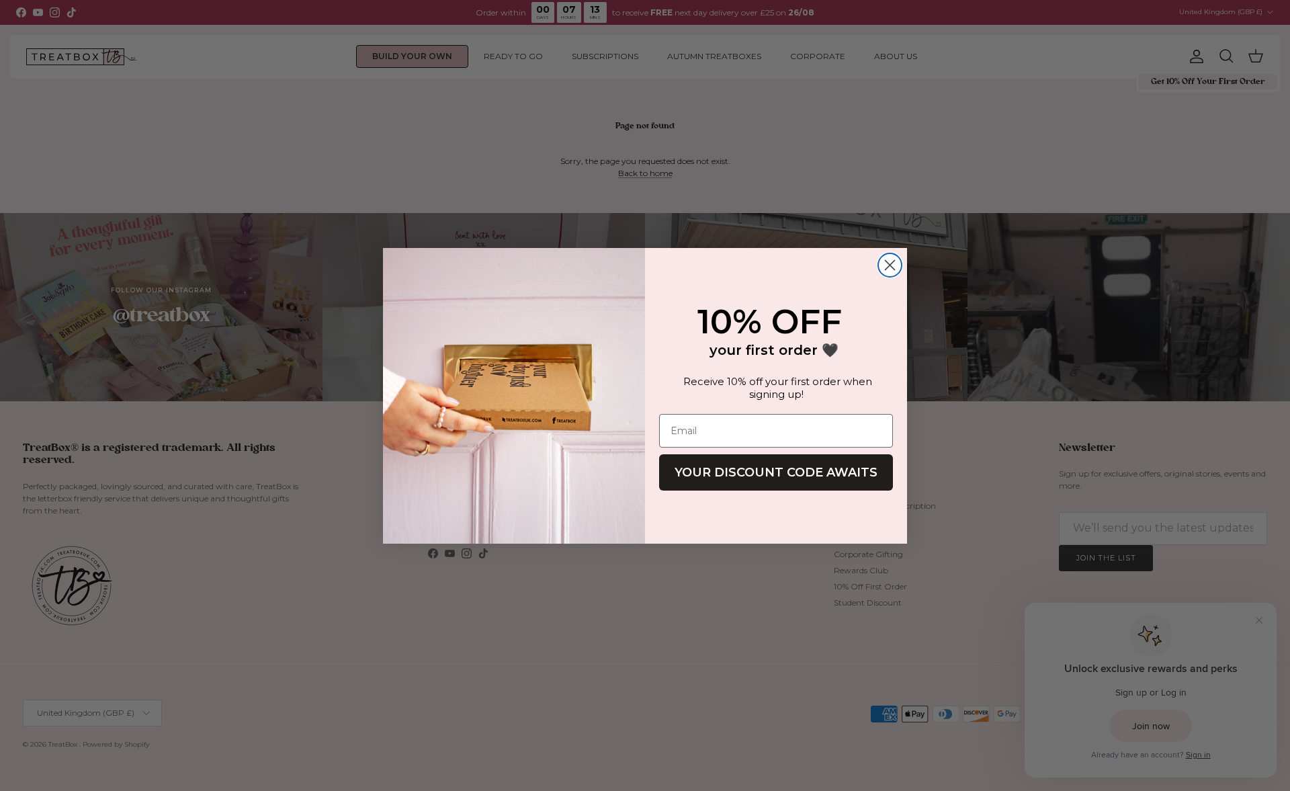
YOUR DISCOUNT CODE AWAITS (776, 472)
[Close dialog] (890, 265)
